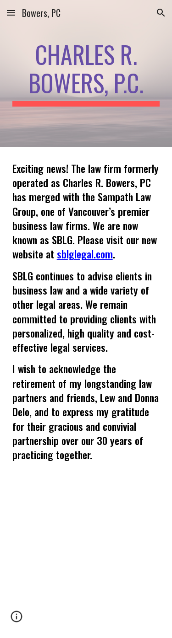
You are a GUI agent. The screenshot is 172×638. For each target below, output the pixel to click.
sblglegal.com (85, 254)
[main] (86, 73)
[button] (11, 12)
